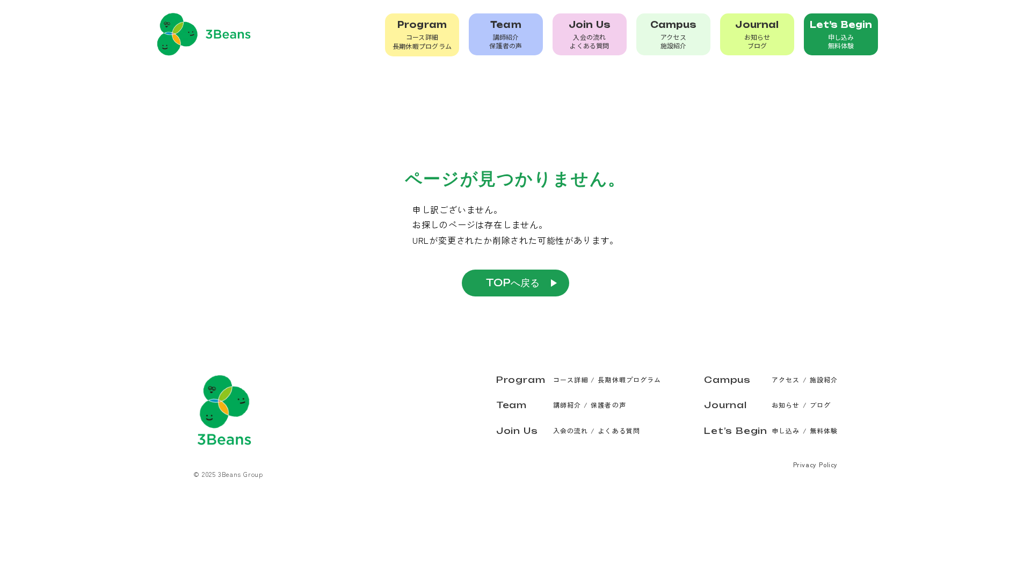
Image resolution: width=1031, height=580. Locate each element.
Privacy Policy (815, 464)
